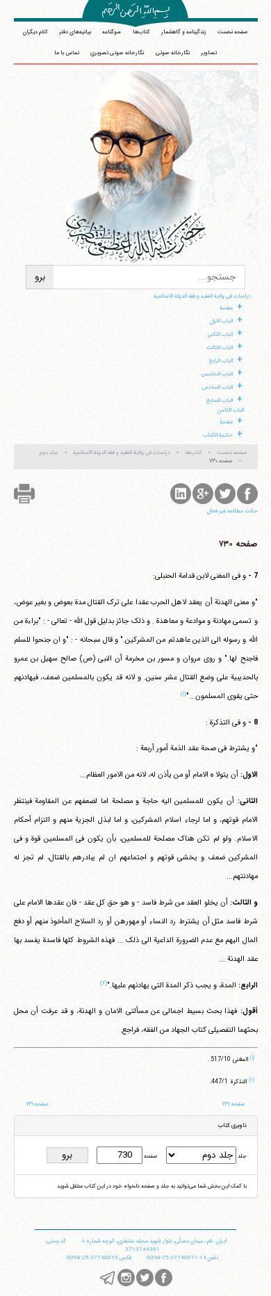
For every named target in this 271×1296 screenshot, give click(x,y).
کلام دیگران (35, 32)
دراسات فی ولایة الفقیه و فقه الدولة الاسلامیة (202, 296)
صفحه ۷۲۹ (233, 1104)
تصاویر (209, 53)
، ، (154, 1241)
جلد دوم (49, 452)
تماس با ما (66, 53)
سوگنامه (111, 32)
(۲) (103, 983)
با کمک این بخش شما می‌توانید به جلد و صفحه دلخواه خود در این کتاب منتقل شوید (152, 1186)
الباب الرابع (220, 361)
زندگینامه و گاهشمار (183, 32)
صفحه (150, 1156)
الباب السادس (217, 387)
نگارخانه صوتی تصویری (117, 53)
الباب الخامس (217, 374)
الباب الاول (221, 321)
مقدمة (226, 308)
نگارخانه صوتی (173, 53)
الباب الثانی (220, 334)
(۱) (183, 694)
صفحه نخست (232, 32)
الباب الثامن (230, 410)
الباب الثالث (219, 347)
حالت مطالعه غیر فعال (232, 511)
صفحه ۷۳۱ (37, 1104)
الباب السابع (219, 400)
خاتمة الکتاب (218, 435)
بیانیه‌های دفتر (75, 32)
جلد (241, 1156)
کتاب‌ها (141, 32)
